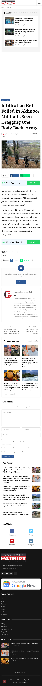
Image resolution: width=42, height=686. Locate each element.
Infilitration (8, 251)
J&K (3, 100)
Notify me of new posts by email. (13, 452)
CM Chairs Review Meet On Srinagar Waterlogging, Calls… (24, 652)
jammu (15, 251)
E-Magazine (4, 624)
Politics (3, 606)
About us (4, 626)
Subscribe (22, 282)
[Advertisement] (21, 74)
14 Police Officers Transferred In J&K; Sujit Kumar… (24, 643)
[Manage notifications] (4, 681)
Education (4, 614)
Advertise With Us (6, 629)
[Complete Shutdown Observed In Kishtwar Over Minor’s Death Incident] (36, 514)
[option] (21, 31)
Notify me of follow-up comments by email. (16, 448)
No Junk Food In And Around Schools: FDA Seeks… (24, 659)
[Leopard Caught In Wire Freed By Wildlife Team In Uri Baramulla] (9, 43)
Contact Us (4, 634)
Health (3, 609)
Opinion (3, 604)
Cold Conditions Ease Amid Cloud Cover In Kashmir (31, 331)
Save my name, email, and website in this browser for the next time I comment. (20, 443)
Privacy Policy (20, 672)
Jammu (7, 100)
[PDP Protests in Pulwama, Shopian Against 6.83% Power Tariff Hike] (36, 506)
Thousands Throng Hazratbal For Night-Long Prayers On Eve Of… (25, 31)
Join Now (34, 183)
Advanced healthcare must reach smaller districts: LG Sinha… (24, 20)
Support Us (4, 632)
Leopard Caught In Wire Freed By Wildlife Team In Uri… (26, 41)
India (2, 601)
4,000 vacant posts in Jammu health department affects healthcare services (11, 331)
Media (3, 612)
